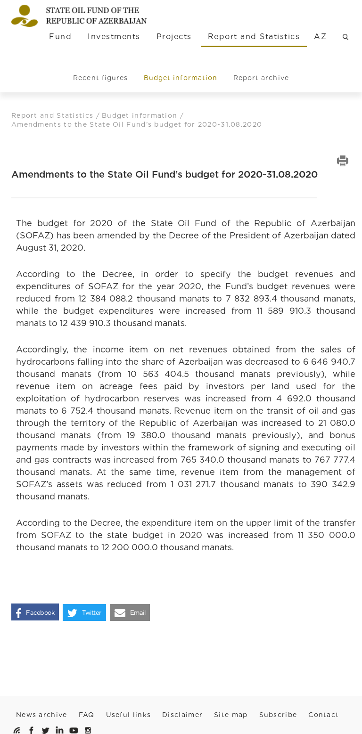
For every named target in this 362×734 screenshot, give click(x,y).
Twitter (91, 612)
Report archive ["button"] (261, 78)
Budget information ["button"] (180, 78)
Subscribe (278, 714)
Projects (174, 36)
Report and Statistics (254, 36)
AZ (320, 36)
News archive (41, 714)
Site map (230, 714)
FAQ (87, 714)
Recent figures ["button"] (100, 78)
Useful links (128, 714)
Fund (60, 36)
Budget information (141, 115)
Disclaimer (182, 714)
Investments (114, 36)
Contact (323, 714)
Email (138, 612)
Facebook (40, 612)
